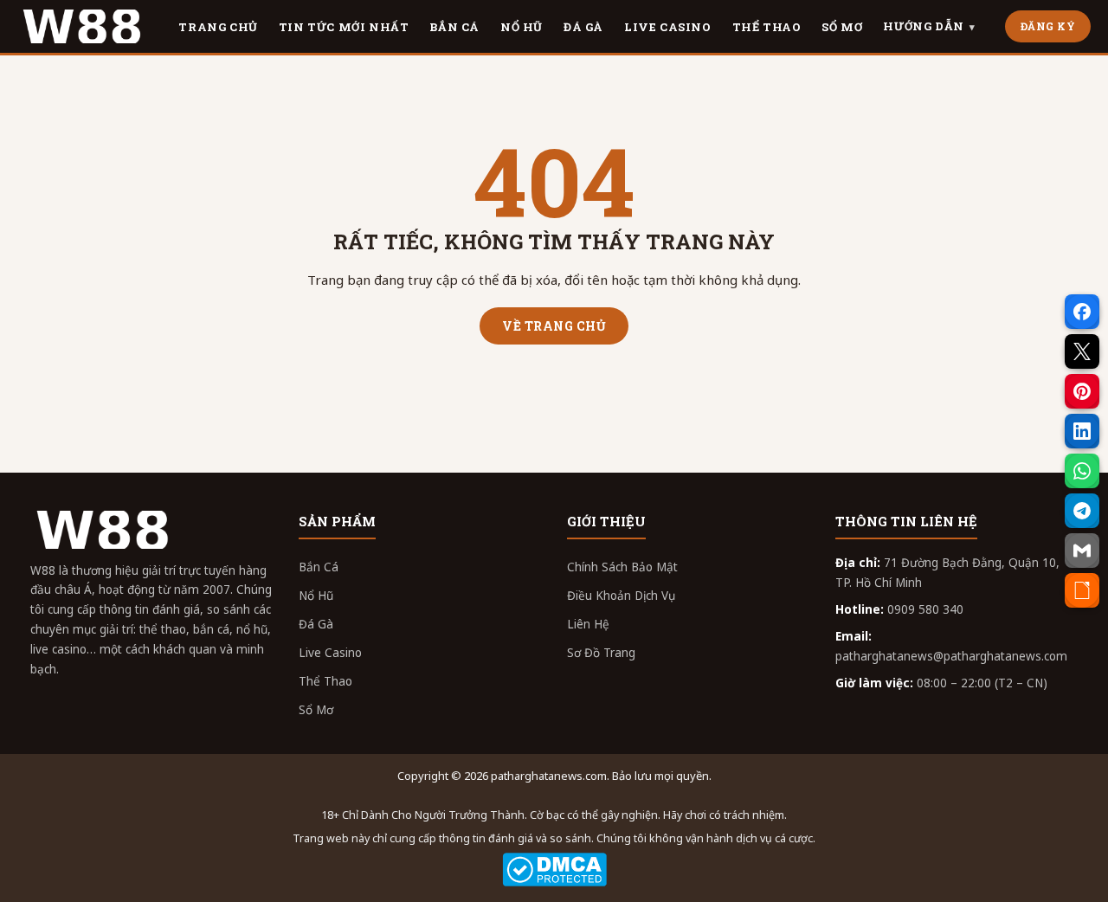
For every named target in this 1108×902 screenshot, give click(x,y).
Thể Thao (325, 681)
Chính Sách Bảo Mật (622, 567)
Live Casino (330, 652)
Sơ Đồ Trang (601, 652)
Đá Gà (316, 624)
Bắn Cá (318, 567)
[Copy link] (1082, 590)
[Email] (1082, 550)
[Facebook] (1082, 311)
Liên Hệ (588, 624)
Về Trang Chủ (554, 326)
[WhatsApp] (1082, 471)
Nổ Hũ (316, 595)
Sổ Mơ (316, 710)
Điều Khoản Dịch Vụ (621, 595)
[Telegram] (1082, 510)
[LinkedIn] (1082, 431)
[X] (1082, 351)
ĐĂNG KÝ (1048, 26)
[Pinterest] (1082, 391)
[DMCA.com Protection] (554, 869)
